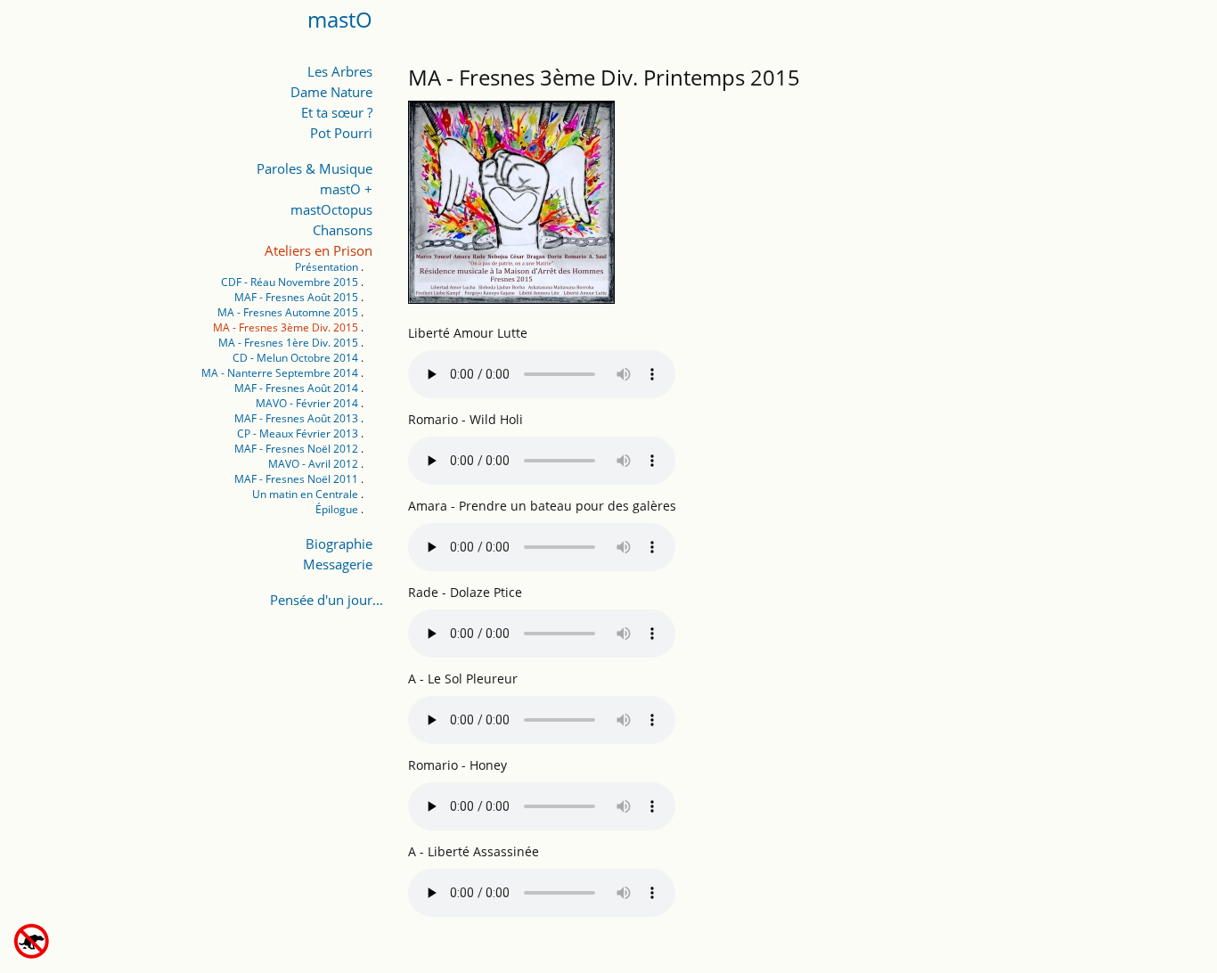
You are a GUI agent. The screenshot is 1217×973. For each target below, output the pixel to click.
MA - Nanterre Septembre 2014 (279, 372)
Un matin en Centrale (305, 494)
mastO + (346, 189)
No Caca (65, 941)
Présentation (326, 266)
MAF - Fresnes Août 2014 (296, 388)
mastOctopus (331, 209)
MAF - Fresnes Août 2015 (296, 297)
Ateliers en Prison (318, 250)
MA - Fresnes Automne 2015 (287, 312)
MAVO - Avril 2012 (313, 463)
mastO (339, 19)
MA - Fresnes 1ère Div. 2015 (288, 342)
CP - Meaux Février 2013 (297, 433)
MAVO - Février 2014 (307, 403)
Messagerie (337, 564)
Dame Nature (331, 92)
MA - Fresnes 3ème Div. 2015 (285, 327)
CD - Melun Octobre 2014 (295, 357)
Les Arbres (339, 71)
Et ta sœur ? (336, 112)
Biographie (339, 543)
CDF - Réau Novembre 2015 (289, 282)
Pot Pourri (341, 133)
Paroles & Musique (314, 168)
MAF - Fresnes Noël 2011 (296, 479)
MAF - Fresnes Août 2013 (296, 418)
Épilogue (336, 509)
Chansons (342, 230)
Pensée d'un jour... (326, 600)
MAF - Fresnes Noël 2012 (296, 448)
